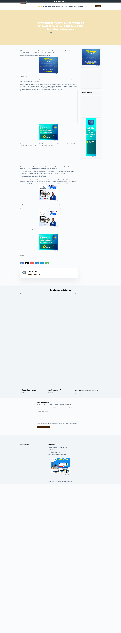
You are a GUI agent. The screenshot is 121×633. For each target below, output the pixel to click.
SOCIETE (53, 6)
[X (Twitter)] (27, 263)
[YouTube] (23, 1)
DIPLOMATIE (58, 6)
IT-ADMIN (70, 481)
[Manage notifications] (3, 630)
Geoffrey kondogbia (33, 258)
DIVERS (75, 6)
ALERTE (49, 6)
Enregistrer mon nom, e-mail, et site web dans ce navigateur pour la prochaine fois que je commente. (58, 423)
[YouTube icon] (39, 274)
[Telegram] (26, 1)
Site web (71, 407)
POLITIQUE (45, 6)
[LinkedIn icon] (29, 274)
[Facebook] (20, 1)
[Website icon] (31, 274)
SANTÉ (62, 6)
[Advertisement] (49, 155)
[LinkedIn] (37, 263)
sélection (42, 258)
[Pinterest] (32, 263)
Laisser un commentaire (43, 427)
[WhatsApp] (47, 263)
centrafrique (23, 258)
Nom (38, 407)
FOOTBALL (40, 6)
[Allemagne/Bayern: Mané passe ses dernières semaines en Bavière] (60, 340)
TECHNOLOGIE (80, 6)
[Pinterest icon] (36, 274)
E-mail (55, 407)
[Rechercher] (85, 6)
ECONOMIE (71, 6)
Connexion (98, 6)
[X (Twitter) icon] (34, 274)
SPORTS (66, 6)
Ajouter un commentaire (42, 411)
